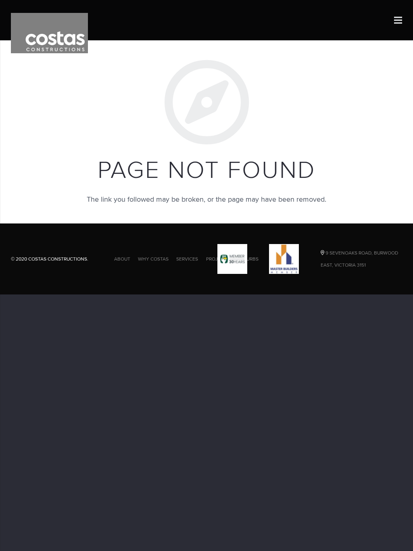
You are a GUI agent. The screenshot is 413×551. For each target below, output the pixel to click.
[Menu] (398, 20)
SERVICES (187, 258)
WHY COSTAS (153, 258)
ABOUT (122, 258)
